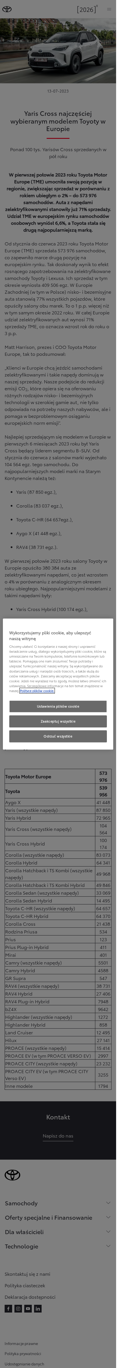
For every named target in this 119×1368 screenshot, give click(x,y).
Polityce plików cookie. (37, 690)
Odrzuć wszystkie (58, 736)
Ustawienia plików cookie (58, 706)
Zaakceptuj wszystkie (58, 721)
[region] (58, 684)
